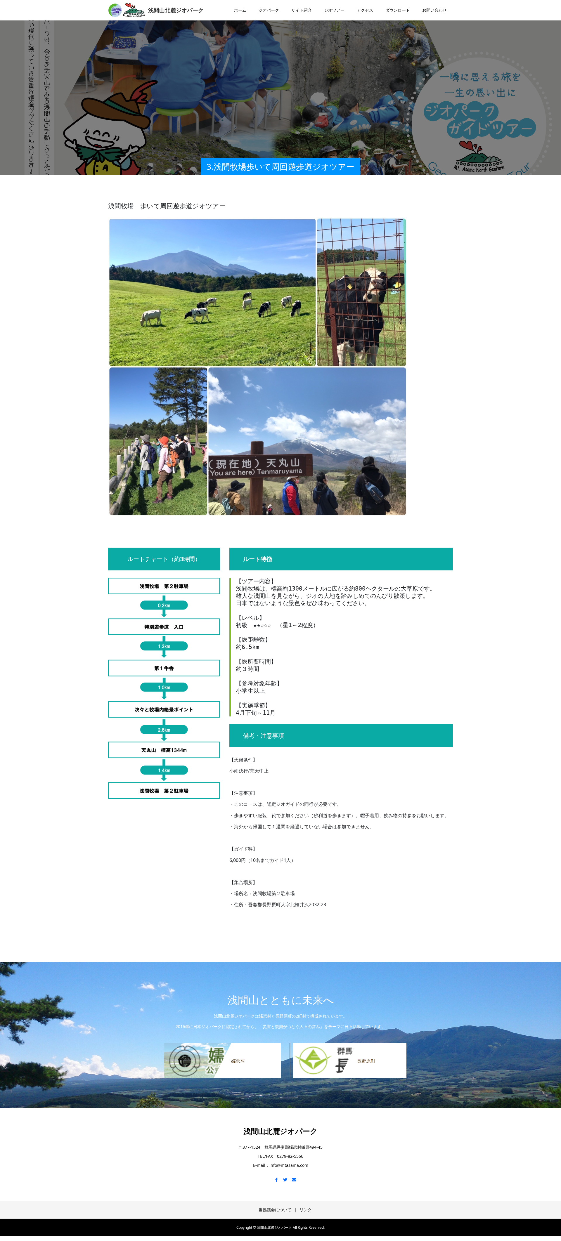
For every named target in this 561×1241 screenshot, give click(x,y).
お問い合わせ (434, 10)
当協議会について (275, 1209)
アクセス (365, 10)
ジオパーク (269, 10)
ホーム (240, 10)
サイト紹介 (301, 10)
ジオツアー (334, 10)
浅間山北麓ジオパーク (280, 1131)
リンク (305, 1209)
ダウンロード (397, 10)
